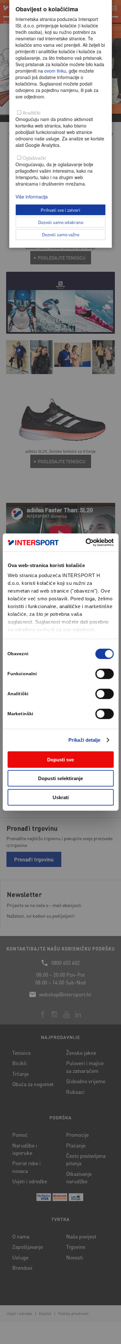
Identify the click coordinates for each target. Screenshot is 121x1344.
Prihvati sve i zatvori (60, 209)
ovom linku (55, 70)
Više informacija (31, 196)
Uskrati (61, 797)
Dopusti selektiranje (60, 778)
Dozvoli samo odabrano (60, 222)
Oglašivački (34, 158)
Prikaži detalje (84, 740)
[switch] (104, 673)
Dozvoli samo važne (60, 234)
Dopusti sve (60, 759)
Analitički (31, 112)
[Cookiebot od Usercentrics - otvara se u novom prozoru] (86, 542)
